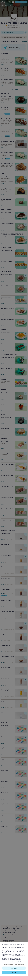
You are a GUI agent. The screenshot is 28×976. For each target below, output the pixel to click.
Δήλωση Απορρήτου (15, 960)
